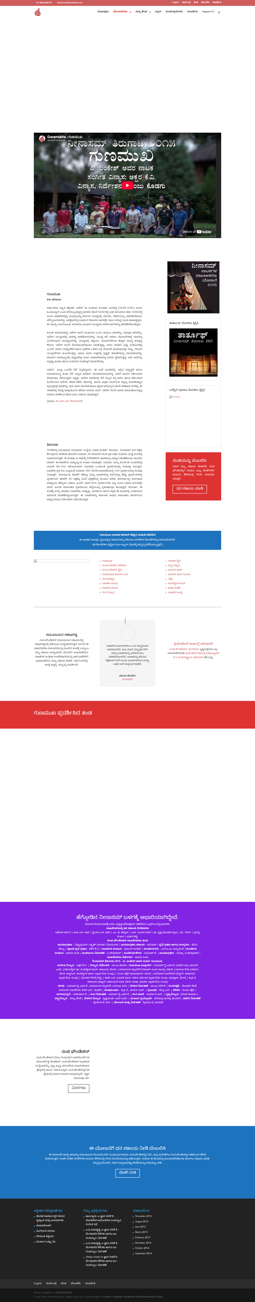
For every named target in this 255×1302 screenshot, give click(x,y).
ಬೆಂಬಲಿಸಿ (205, 3)
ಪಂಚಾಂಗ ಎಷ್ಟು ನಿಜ (46, 1242)
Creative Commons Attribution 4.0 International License (133, 1297)
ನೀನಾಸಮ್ (127, 679)
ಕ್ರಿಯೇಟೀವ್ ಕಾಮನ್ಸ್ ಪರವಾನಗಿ (193, 644)
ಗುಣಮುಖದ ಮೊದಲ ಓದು (115, 575)
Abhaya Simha (93, 1257)
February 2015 (142, 1238)
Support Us (208, 12)
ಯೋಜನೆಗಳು (120, 12)
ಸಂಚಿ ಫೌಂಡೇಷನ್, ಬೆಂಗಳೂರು (184, 649)
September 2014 (143, 1254)
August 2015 (141, 1222)
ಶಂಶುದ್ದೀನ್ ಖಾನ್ (176, 584)
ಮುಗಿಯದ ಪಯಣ (45, 1231)
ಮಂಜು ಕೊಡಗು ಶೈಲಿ (112, 570)
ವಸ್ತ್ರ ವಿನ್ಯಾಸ (174, 566)
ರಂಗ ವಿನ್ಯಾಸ (108, 593)
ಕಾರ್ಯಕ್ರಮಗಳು (174, 12)
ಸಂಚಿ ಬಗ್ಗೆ (186, 3)
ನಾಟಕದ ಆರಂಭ (110, 584)
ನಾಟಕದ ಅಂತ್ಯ (175, 593)
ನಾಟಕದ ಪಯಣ (110, 588)
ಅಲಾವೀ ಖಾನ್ (175, 570)
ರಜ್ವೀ (170, 579)
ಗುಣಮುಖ (107, 561)
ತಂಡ (196, 3)
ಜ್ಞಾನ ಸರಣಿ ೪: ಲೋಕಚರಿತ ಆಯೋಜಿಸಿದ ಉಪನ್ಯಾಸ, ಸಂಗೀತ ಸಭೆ (104, 1221)
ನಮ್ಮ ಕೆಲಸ (141, 12)
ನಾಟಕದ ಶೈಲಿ (174, 561)
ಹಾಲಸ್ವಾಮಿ (91, 1216)
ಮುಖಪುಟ (103, 12)
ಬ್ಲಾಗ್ (158, 12)
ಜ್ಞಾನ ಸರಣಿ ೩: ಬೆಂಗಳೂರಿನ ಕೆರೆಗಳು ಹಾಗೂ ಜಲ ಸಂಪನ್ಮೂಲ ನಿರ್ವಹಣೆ (102, 1234)
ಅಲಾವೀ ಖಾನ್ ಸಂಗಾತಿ (179, 575)
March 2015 (141, 1232)
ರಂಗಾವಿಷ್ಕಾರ (108, 579)
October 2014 (142, 1248)
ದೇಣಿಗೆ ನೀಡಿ (127, 1173)
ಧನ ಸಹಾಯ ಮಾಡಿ (189, 489)
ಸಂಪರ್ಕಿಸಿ (216, 3)
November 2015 (143, 1216)
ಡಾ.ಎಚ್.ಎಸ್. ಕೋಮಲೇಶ (69, 401)
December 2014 (143, 1243)
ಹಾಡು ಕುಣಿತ (174, 588)
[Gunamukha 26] (61, 590)
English (175, 3)
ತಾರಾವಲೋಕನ (43, 1226)
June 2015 (140, 1227)
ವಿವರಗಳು (79, 1088)
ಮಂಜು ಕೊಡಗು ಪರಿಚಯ (114, 566)
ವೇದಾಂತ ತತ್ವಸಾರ (45, 1236)
